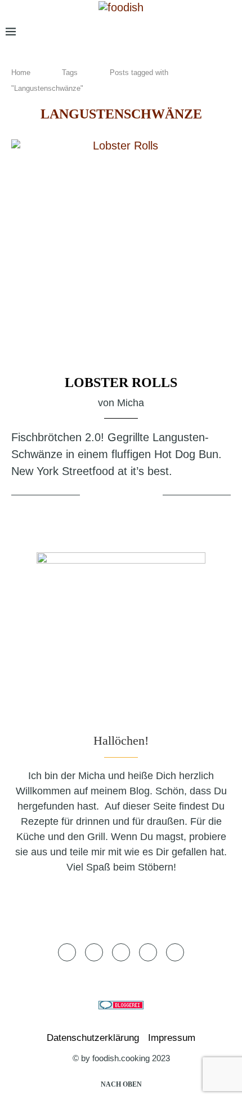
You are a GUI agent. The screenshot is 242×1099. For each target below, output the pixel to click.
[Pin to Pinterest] (137, 495)
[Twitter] (158, 32)
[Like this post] (91, 495)
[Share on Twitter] (123, 495)
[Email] (210, 32)
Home (20, 72)
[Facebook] (142, 32)
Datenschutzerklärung (93, 1037)
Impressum (171, 1037)
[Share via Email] (152, 495)
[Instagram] (174, 32)
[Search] (230, 32)
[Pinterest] (192, 32)
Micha (130, 402)
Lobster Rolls (121, 382)
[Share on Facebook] (109, 495)
